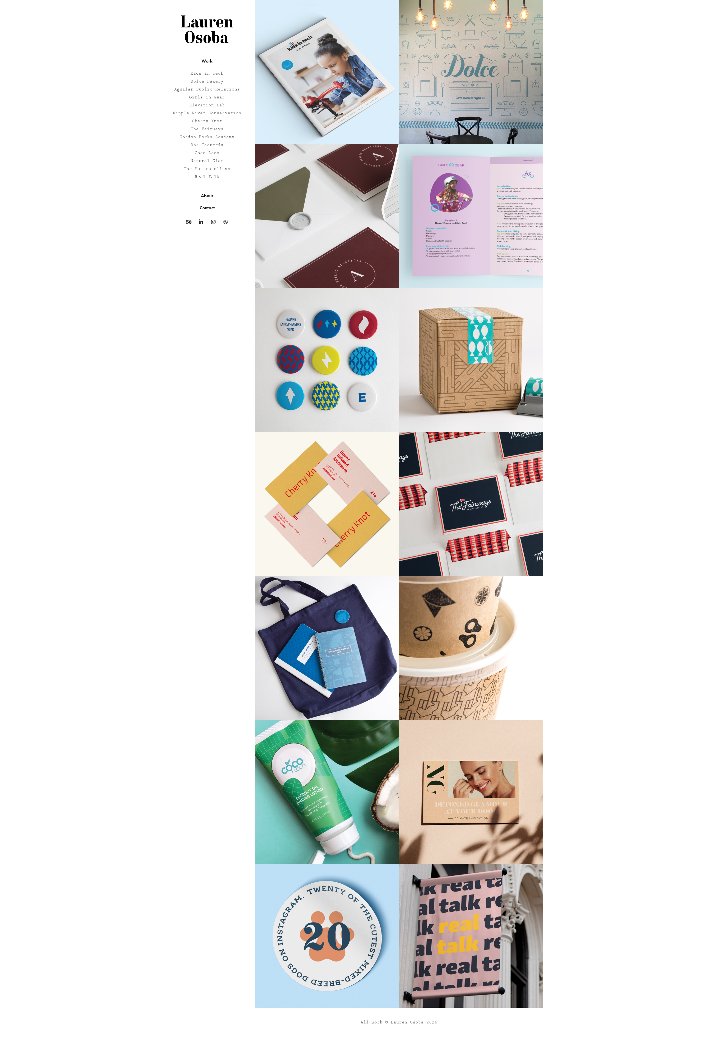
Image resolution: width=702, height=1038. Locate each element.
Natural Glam (207, 161)
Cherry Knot (207, 121)
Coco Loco (207, 153)
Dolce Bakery (207, 81)
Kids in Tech (207, 73)
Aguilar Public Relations (207, 89)
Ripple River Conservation (207, 113)
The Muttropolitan (207, 168)
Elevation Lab (207, 105)
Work (207, 61)
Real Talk (207, 176)
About (207, 195)
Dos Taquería (207, 145)
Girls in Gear (207, 97)
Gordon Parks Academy (207, 137)
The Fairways (207, 129)
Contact (207, 207)
